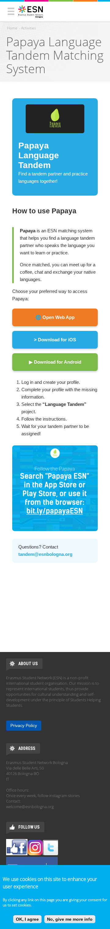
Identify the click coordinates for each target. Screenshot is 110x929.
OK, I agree (27, 919)
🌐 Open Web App (55, 317)
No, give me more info (70, 919)
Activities (28, 28)
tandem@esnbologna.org (45, 554)
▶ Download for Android (55, 362)
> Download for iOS (55, 339)
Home (12, 28)
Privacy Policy (23, 725)
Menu (11, 11)
